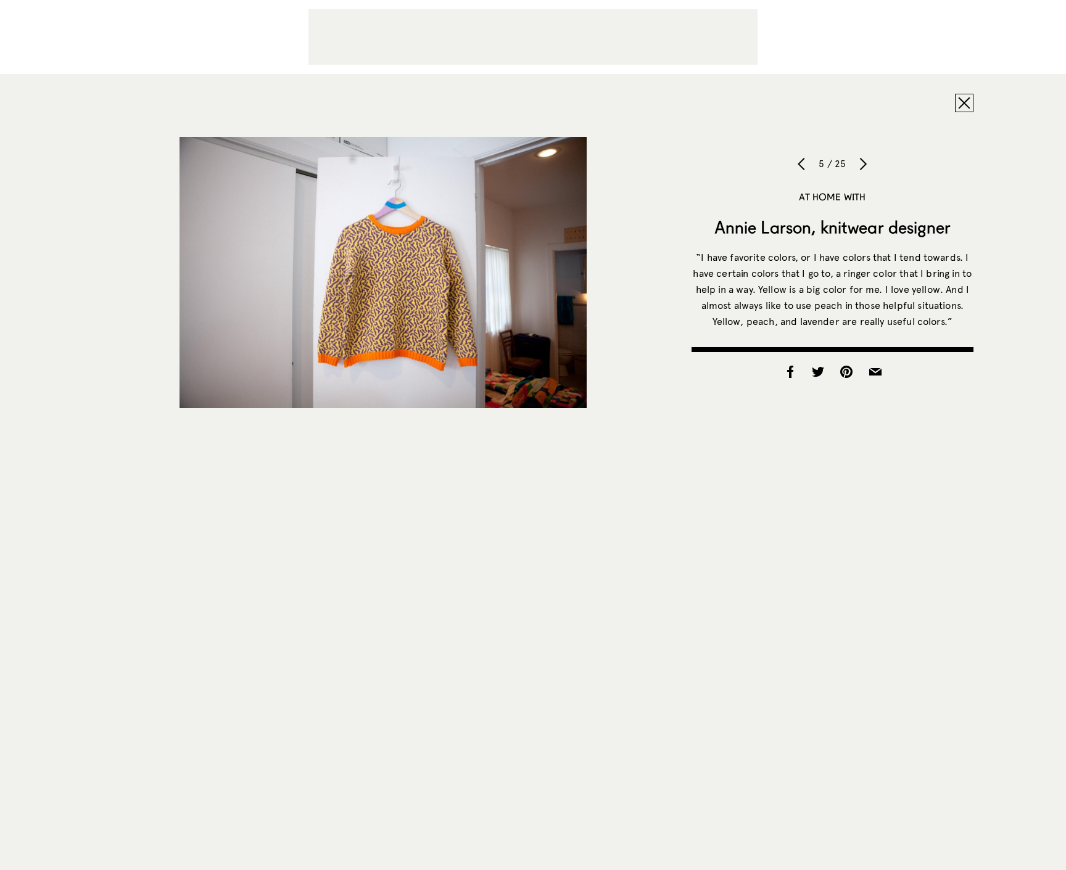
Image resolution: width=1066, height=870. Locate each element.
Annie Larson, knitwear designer (832, 226)
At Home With (832, 196)
